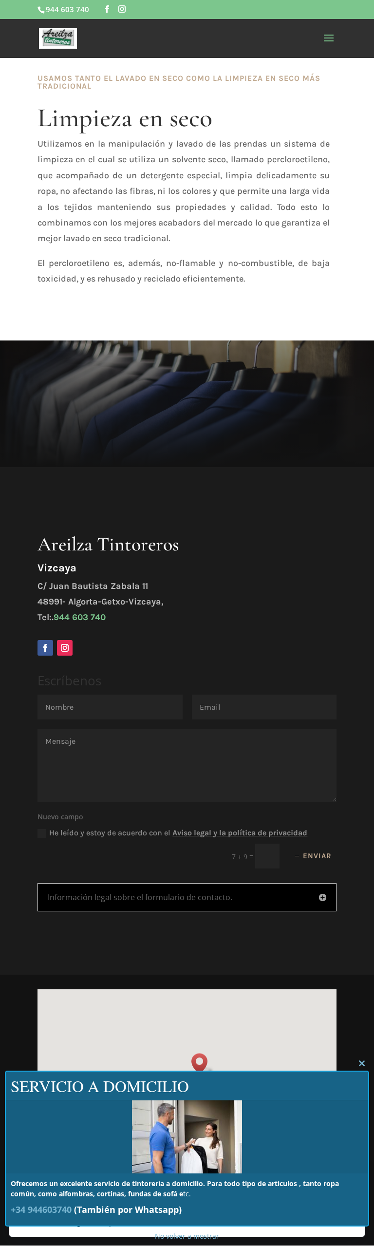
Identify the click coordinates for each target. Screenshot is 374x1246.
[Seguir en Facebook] (45, 648)
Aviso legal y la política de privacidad (239, 832)
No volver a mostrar (187, 1236)
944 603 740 (80, 617)
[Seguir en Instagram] (65, 648)
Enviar (317, 855)
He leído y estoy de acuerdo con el (178, 832)
